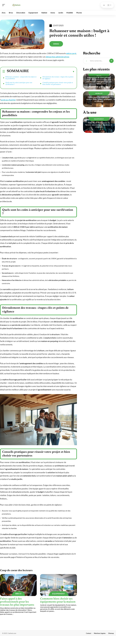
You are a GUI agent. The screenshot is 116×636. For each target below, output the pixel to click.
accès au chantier (8, 100)
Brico (18, 594)
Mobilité (99, 93)
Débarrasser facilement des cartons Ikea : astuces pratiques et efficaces (99, 99)
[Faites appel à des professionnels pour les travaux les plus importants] (18, 585)
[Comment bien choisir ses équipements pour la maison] (58, 585)
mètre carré (71, 53)
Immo (56, 44)
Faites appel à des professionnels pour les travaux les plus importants (17, 601)
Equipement (58, 594)
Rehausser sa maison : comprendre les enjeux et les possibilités (20, 78)
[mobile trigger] (4, 5)
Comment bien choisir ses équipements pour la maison (57, 600)
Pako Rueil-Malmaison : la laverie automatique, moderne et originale (99, 125)
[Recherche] (104, 5)
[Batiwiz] (16, 5)
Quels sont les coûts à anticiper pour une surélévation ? (18, 83)
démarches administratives (57, 57)
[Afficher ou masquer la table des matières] (52, 71)
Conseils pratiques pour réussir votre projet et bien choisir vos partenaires (57, 83)
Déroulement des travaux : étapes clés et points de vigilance (57, 78)
